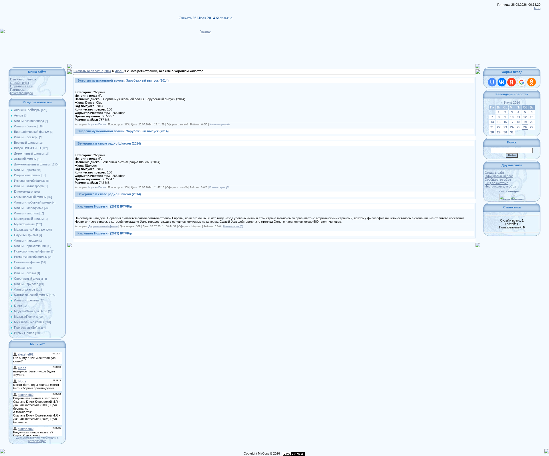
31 (512, 132)
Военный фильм (26, 142)
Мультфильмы (24, 224)
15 (498, 122)
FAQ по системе (496, 183)
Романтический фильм (30, 256)
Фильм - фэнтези (26, 300)
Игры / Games (24, 333)
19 (525, 122)
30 (505, 132)
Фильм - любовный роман (32, 202)
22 (498, 127)
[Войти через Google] (521, 82)
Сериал (19, 267)
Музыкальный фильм (29, 229)
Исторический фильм (29, 180)
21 (492, 127)
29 (498, 132)
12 (525, 117)
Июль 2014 (512, 102)
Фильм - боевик (25, 126)
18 (518, 122)
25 (518, 127)
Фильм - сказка (25, 273)
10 (512, 117)
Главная (205, 31)
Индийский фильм (27, 175)
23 (505, 127)
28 (492, 132)
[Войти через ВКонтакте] (502, 82)
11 (518, 117)
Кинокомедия (23, 191)
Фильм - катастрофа (29, 186)
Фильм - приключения (30, 246)
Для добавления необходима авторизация (37, 439)
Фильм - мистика (26, 213)
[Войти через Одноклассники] (531, 82)
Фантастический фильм (31, 295)
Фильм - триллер (26, 284)
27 (531, 127)
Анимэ (18, 115)
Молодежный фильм (29, 218)
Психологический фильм (32, 251)
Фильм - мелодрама (28, 208)
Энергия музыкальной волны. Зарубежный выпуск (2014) (123, 80)
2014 (107, 71)
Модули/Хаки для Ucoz (30, 311)
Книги (18, 305)
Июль (119, 71)
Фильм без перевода (29, 121)
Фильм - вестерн (26, 137)
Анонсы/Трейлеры (27, 110)
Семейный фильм (27, 262)
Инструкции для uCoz (500, 186)
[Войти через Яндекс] (511, 82)
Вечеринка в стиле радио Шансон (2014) (109, 143)
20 (531, 122)
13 (531, 117)
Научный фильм (26, 235)
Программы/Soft (25, 327)
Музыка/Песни (24, 316)
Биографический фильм (31, 131)
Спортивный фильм (28, 278)
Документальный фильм (32, 164)
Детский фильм (25, 159)
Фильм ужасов (24, 289)
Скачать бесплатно (88, 71)
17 (512, 122)
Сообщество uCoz (498, 179)
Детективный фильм (29, 153)
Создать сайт (494, 172)
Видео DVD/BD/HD (27, 148)
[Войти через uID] (492, 82)
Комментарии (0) (220, 124)
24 (512, 127)
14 (492, 122)
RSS (537, 8)
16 (505, 122)
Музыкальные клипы (29, 322)
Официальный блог (499, 176)
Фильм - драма (25, 169)
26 (525, 127)
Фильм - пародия (26, 240)
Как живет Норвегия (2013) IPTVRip (104, 206)
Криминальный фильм (30, 197)
